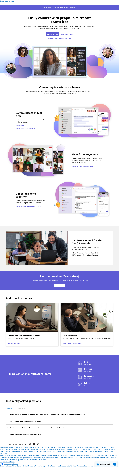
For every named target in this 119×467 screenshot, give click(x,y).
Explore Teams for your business (59, 39)
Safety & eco (72, 466)
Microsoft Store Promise (77, 449)
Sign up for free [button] (52, 34)
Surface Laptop (13, 447)
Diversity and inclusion (20, 460)
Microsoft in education (105, 449)
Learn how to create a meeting (82, 166)
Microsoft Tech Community (35, 458)
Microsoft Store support (30, 449)
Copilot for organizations (59, 447)
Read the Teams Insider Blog (72, 343)
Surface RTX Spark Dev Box (41, 447)
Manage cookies (45, 466)
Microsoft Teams (63, 455)
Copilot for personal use (75, 447)
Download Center (16, 449)
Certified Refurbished (62, 449)
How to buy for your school (56, 451)
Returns (41, 449)
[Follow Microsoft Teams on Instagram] (29, 444)
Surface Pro (4, 447)
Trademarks (64, 466)
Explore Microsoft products (93, 447)
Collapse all (22, 408)
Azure (95, 455)
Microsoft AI (4, 455)
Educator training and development (76, 451)
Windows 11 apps (108, 447)
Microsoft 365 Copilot (76, 455)
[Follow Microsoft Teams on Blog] (38, 444)
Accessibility (33, 460)
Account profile (5, 449)
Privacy (37, 466)
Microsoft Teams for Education (19, 451)
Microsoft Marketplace (51, 458)
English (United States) (7, 462)
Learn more (20, 125)
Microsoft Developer (104, 455)
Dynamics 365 (25, 455)
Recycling (80, 466)
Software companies (66, 458)
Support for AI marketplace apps (15, 458)
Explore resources (14, 343)
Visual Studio (78, 458)
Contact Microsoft (29, 466)
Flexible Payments (91, 449)
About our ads (88, 466)
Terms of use (55, 466)
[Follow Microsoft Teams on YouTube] (33, 444)
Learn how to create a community (27, 206)
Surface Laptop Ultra (25, 447)
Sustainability (41, 460)
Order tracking (49, 449)
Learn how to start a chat (24, 128)
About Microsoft (93, 458)
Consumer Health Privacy (8, 466)
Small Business (88, 455)
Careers (85, 458)
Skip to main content (7, 1)
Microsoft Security (14, 455)
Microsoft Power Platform (48, 455)
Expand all (10, 408)
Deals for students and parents (99, 451)
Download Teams (67, 34)
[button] (106, 464)
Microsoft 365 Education (38, 451)
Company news (104, 458)
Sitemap (19, 466)
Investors (10, 460)
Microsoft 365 (35, 455)
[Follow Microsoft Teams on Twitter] (25, 444)
